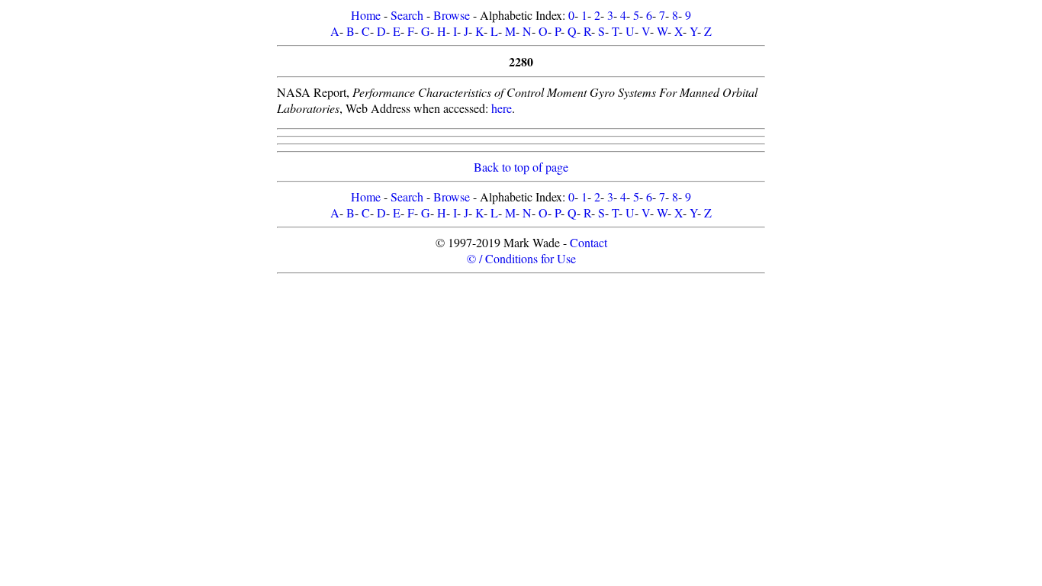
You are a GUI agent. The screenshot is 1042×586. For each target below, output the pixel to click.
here (501, 108)
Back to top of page (521, 167)
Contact (588, 242)
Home (366, 15)
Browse (451, 15)
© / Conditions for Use (521, 258)
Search (407, 15)
